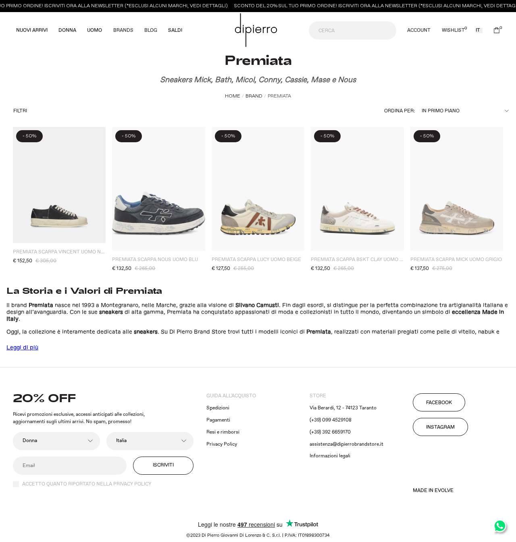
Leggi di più (22, 348)
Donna (67, 30)
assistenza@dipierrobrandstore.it (346, 444)
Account (419, 30)
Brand (254, 96)
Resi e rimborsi (222, 432)
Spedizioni (217, 408)
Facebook (439, 403)
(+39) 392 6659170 (330, 432)
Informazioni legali (330, 456)
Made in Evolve (433, 491)
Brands (123, 30)
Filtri (20, 111)
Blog (150, 30)
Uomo (94, 30)
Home (232, 96)
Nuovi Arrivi (32, 30)
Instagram (440, 427)
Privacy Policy (221, 444)
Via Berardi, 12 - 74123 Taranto (343, 408)
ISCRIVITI (163, 465)
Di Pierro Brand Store (197, 331)
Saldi (175, 30)
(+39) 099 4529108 (331, 420)
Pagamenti (218, 420)
